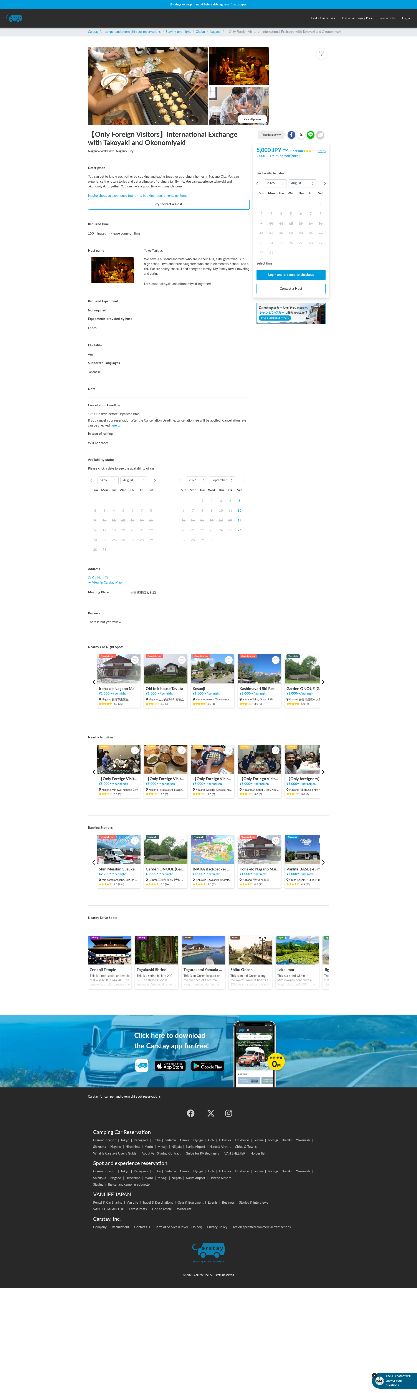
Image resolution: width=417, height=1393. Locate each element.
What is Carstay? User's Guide (114, 1153)
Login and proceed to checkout (291, 274)
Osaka (184, 1140)
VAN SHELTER (234, 1153)
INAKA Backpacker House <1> (213, 869)
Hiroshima (133, 1146)
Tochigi (273, 1140)
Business (228, 1202)
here (114, 425)
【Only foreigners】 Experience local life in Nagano (306, 779)
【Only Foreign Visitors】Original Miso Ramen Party (119, 779)
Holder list (257, 1153)
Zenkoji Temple (103, 970)
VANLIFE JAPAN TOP (108, 1209)
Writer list (184, 1209)
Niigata (177, 1146)
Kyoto (148, 1146)
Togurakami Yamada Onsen (203, 970)
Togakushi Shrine (151, 970)
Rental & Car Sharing (107, 1202)
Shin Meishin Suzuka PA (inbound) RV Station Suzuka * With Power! (119, 869)
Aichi (211, 1140)
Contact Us (142, 1227)
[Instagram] (228, 1113)
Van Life (132, 1202)
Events (213, 1202)
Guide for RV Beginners (202, 1153)
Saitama (170, 1140)
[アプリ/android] (208, 1066)
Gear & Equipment (190, 1202)
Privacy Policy (217, 1227)
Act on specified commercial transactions (262, 1227)
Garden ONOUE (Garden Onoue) (306, 689)
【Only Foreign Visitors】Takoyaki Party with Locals (213, 779)
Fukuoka (225, 1140)
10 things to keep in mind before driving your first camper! (208, 4)
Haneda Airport (220, 1146)
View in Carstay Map (107, 582)
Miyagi (162, 1146)
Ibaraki (287, 1140)
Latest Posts (138, 1209)
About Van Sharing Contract (161, 1153)
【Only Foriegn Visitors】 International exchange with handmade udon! (260, 779)
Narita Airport (195, 1146)
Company (100, 1227)
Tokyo (125, 1140)
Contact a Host (171, 204)
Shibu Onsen (241, 970)
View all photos (252, 119)
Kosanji (199, 689)
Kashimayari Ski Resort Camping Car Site (260, 689)
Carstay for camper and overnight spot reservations (124, 31)
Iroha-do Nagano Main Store (119, 689)
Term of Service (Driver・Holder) (178, 1227)
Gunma (258, 1140)
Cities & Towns (246, 1146)
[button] (323, 18)
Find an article (162, 1209)
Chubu (200, 31)
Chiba (156, 1140)
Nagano (215, 31)
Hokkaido (242, 1140)
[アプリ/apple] (170, 1066)
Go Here (98, 577)
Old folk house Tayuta (164, 689)
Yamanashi (303, 1140)
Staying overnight (178, 31)
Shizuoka (99, 1146)
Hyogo (198, 1140)
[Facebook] (191, 1113)
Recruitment (120, 1227)
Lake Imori (286, 970)
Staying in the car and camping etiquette (121, 1184)
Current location (104, 1140)
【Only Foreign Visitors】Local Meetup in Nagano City (166, 779)
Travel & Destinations (157, 1202)
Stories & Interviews (253, 1202)
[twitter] (211, 1113)
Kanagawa (141, 1140)
